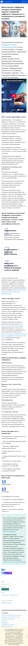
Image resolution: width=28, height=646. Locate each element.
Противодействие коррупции (7, 619)
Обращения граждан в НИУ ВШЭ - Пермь (10, 617)
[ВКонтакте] (2, 570)
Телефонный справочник (6, 626)
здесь (12, 634)
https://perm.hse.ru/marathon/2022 (14, 562)
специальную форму (9, 531)
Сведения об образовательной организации (11, 615)
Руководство (4, 620)
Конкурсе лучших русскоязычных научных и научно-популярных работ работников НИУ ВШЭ (13, 335)
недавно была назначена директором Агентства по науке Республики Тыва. (14, 291)
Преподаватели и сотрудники (7, 624)
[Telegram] (4, 570)
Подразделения (4, 622)
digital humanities (14, 595)
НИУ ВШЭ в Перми (7, 1)
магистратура (5, 595)
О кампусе (4, 613)
